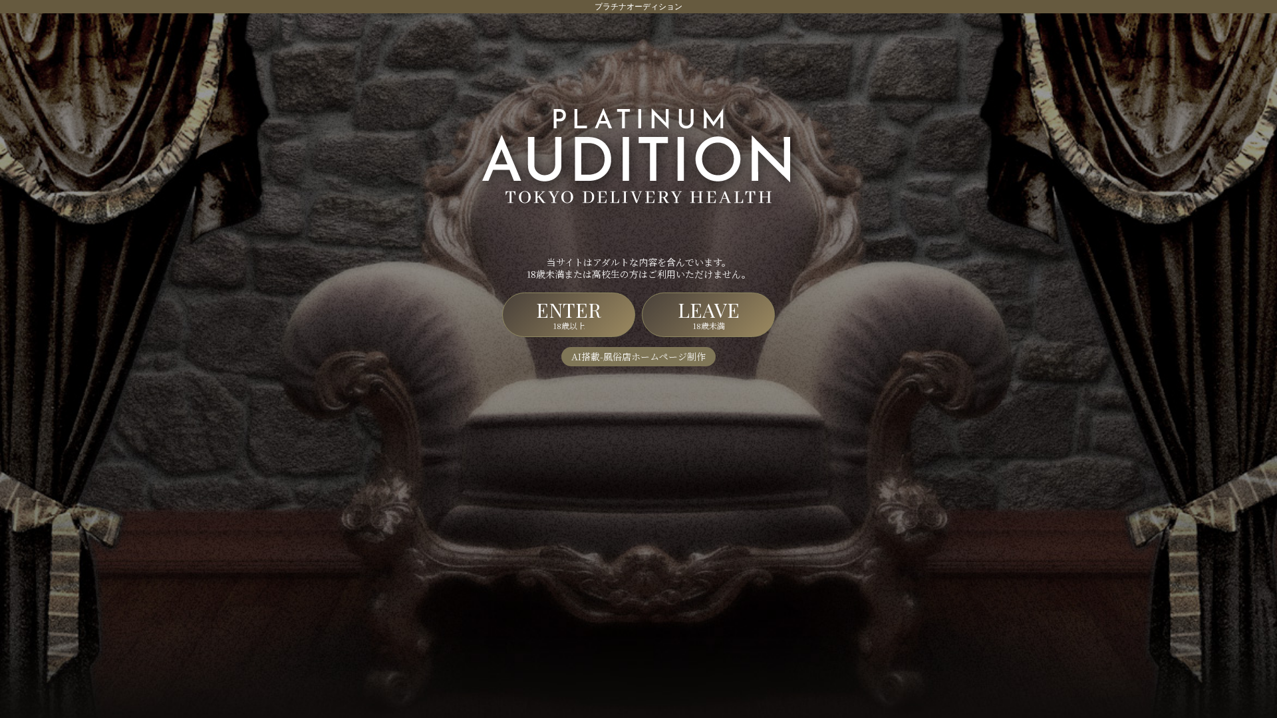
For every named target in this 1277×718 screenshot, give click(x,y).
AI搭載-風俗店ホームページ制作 (638, 356)
